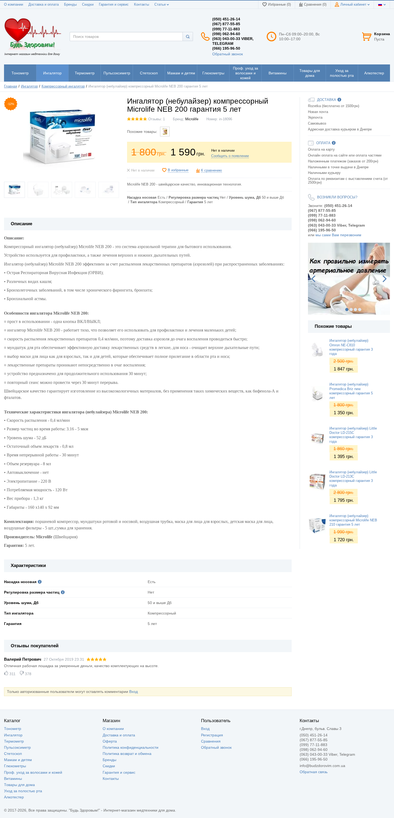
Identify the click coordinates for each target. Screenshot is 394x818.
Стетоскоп (13, 753)
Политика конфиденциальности (130, 747)
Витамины (13, 778)
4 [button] (351, 309)
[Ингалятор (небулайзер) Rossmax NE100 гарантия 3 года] (165, 131)
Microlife (191, 119)
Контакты (141, 4)
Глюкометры (15, 766)
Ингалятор (13, 735)
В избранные (178, 170)
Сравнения (211, 741)
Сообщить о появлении (230, 156)
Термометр (14, 741)
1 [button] (338, 309)
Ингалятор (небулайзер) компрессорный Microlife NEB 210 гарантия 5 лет (353, 520)
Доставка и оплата (43, 4)
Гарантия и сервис (114, 4)
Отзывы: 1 (156, 119)
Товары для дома (19, 785)
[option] (349, 279)
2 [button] (342, 309)
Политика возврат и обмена (127, 753)
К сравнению (211, 170)
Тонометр (12, 728)
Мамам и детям (18, 760)
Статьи (160, 4)
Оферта (110, 741)
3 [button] (346, 309)
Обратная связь (314, 772)
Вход (133, 691)
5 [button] (355, 309)
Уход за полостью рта (23, 791)
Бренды (70, 4)
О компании (13, 4)
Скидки (88, 4)
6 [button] (359, 309)
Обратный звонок (227, 54)
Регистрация (212, 735)
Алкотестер (14, 797)
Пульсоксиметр (17, 747)
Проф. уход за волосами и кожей (33, 772)
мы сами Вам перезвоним (338, 235)
